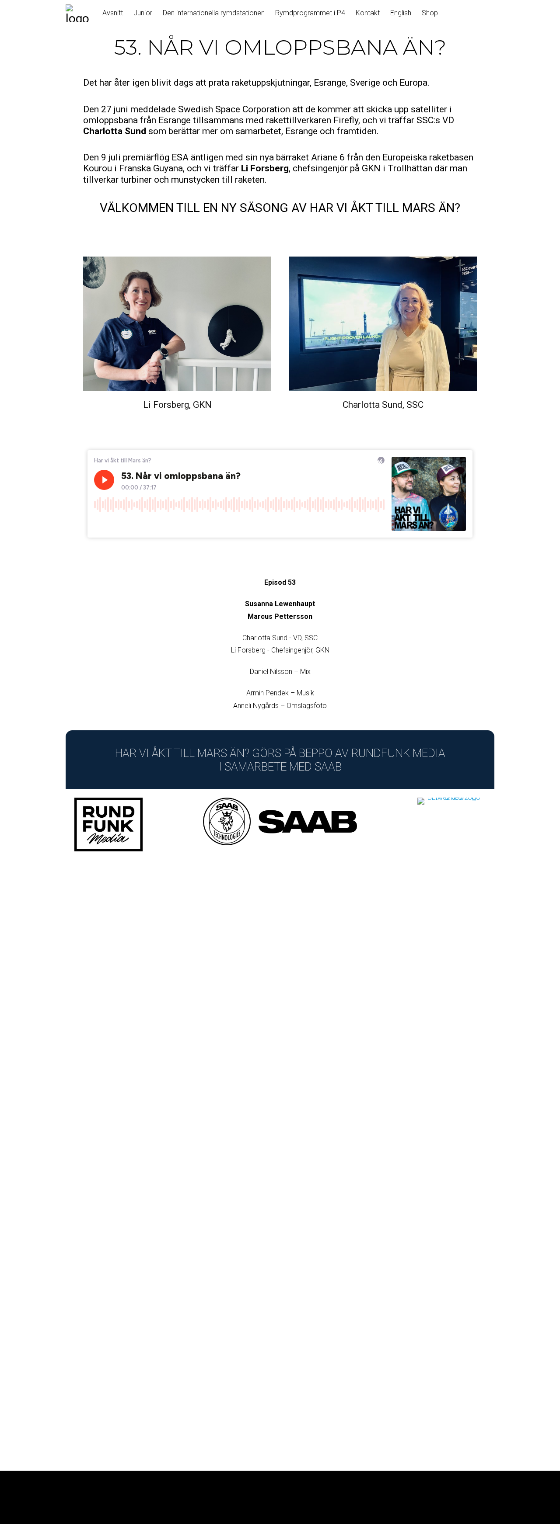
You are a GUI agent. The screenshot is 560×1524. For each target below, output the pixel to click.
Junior (142, 13)
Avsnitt (112, 13)
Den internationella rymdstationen (214, 13)
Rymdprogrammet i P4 (310, 13)
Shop (430, 13)
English (400, 13)
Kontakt (368, 13)
